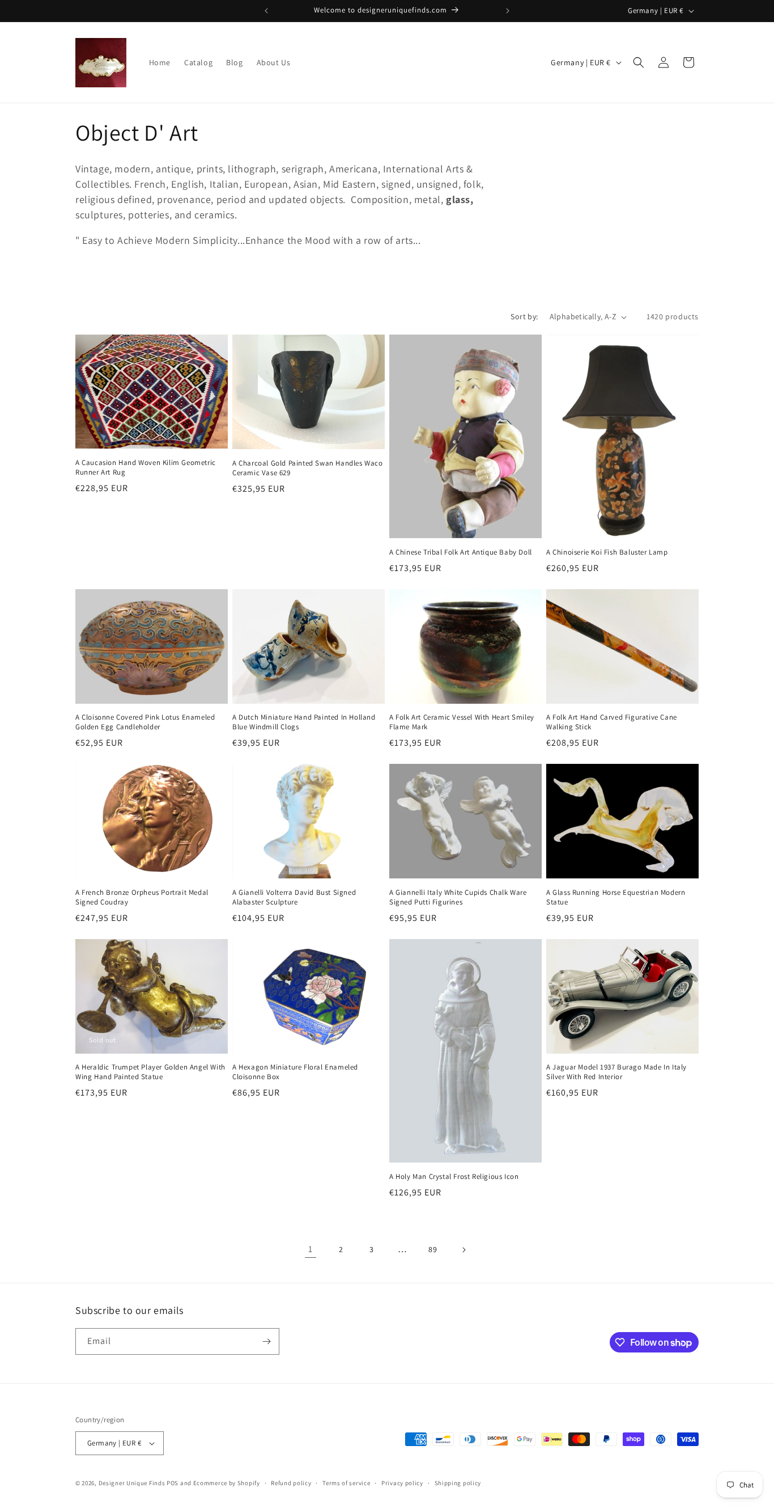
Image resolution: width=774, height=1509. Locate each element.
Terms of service (346, 1483)
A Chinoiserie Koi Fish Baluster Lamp (607, 552)
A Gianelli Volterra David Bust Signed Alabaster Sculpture (294, 897)
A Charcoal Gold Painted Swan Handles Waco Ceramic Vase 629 (307, 468)
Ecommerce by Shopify (226, 1483)
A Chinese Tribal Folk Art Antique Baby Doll (460, 552)
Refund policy (291, 1483)
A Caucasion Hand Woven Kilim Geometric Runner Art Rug (145, 467)
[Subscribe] (266, 1341)
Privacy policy (402, 1483)
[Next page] (463, 1249)
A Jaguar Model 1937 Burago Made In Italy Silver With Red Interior (616, 1072)
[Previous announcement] (266, 11)
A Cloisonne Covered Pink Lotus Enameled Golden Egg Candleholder (145, 722)
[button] (638, 62)
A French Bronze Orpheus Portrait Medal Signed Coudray (142, 897)
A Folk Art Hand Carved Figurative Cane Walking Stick (611, 722)
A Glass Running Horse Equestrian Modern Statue (615, 897)
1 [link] (310, 1249)
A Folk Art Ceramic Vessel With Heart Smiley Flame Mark (461, 722)
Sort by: (524, 316)
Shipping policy (458, 1483)
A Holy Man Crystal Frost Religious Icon (453, 1176)
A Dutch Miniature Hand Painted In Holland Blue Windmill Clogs (304, 722)
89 (432, 1249)
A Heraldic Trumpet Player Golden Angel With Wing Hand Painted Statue (150, 1072)
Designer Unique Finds (133, 1483)
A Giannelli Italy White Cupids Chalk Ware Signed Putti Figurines (458, 897)
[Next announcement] (507, 11)
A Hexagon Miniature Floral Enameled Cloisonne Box (295, 1072)
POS (172, 1483)
